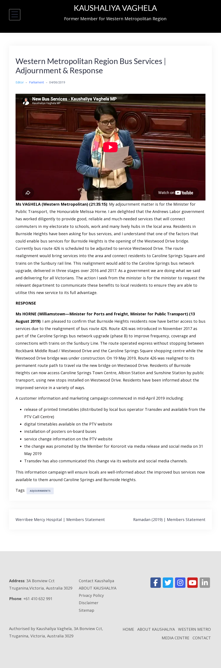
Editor (20, 82)
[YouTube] (192, 582)
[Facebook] (155, 582)
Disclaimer (88, 602)
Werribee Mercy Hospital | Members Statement (60, 519)
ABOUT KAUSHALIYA (97, 588)
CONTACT (202, 637)
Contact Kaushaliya (96, 580)
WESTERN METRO (194, 629)
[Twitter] (168, 582)
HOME (128, 629)
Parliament (36, 82)
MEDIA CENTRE (175, 637)
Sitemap (86, 610)
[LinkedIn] (205, 582)
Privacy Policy (91, 595)
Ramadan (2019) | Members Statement (169, 519)
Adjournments (40, 490)
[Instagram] (180, 582)
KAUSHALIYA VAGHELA (115, 8)
